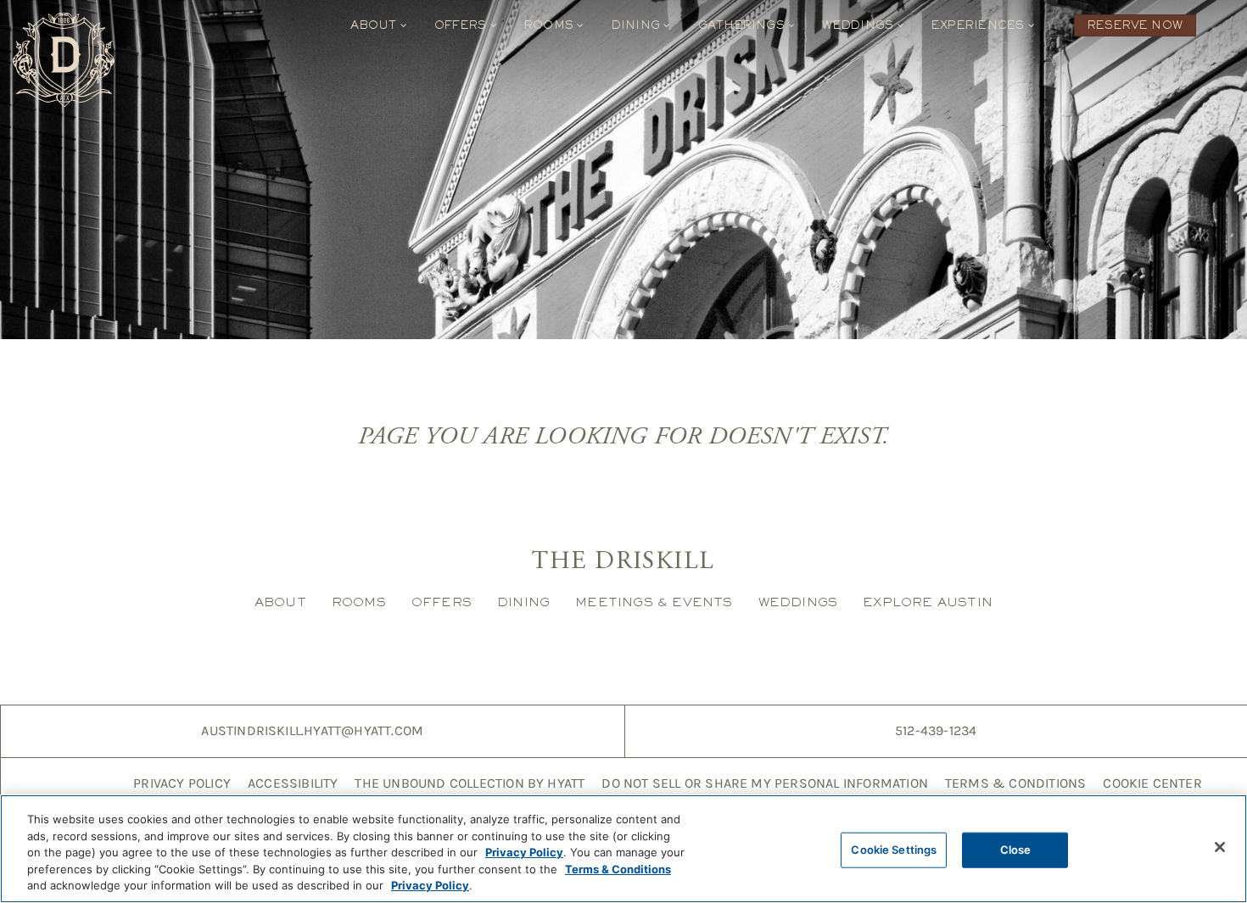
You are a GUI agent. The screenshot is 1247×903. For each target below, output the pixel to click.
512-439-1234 (935, 730)
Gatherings (743, 25)
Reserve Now (1135, 25)
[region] (623, 848)
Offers (462, 25)
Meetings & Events (653, 601)
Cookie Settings (894, 849)
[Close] (1220, 847)
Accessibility (293, 783)
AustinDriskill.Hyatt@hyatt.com (312, 730)
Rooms (550, 25)
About (375, 25)
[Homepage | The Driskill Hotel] (64, 60)
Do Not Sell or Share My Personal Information (764, 783)
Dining (638, 25)
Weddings (859, 25)
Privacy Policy (182, 783)
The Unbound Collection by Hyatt (469, 783)
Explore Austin (928, 601)
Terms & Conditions (1015, 783)
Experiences (979, 25)
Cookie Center (1152, 783)
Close (1016, 849)
